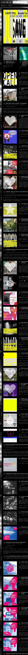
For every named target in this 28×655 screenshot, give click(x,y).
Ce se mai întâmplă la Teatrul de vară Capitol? (17, 556)
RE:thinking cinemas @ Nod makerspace (16, 542)
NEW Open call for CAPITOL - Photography (16, 103)
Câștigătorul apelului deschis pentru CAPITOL (17, 249)
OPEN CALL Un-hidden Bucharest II (10, 62)
